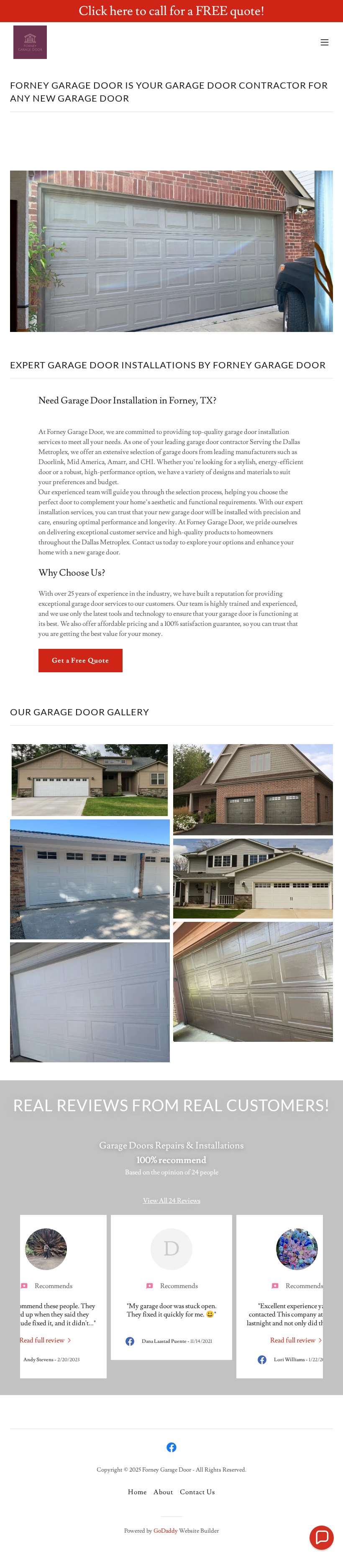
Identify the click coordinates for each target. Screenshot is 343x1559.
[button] (324, 42)
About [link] (163, 1492)
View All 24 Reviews (171, 1201)
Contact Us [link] (197, 1492)
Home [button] (137, 1492)
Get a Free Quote (80, 660)
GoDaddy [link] (166, 1531)
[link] (30, 42)
